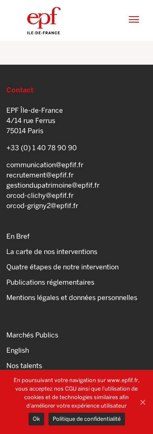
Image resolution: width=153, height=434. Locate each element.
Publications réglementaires (50, 282)
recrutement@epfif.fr (40, 175)
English (17, 350)
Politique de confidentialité (87, 419)
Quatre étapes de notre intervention (62, 267)
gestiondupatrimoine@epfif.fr (52, 185)
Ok (36, 419)
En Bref (18, 236)
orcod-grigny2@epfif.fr (42, 206)
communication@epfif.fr (44, 165)
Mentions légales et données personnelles (71, 298)
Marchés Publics (32, 335)
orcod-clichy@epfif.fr (40, 195)
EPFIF (44, 20)
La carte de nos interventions (51, 252)
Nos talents (24, 366)
